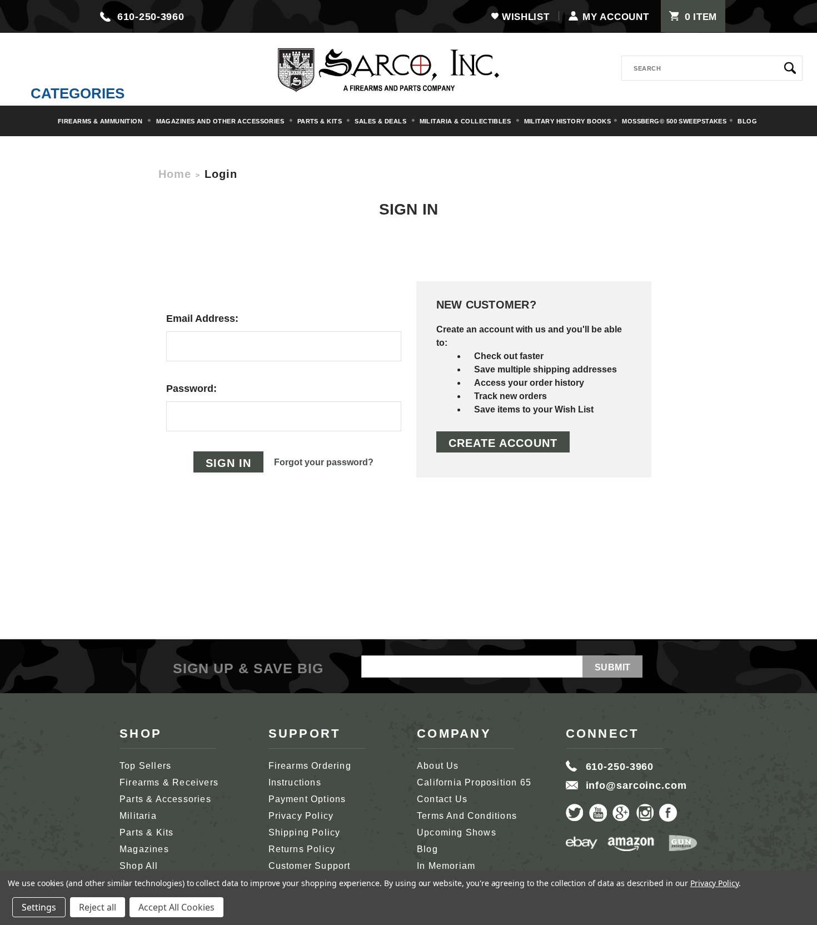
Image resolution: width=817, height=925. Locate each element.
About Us (438, 765)
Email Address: (202, 318)
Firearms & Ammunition (101, 121)
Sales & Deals (381, 121)
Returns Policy (302, 849)
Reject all (97, 907)
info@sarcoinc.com (636, 785)
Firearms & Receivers (168, 782)
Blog (747, 121)
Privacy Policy (301, 815)
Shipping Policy (304, 832)
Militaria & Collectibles (466, 121)
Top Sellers (145, 765)
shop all (138, 866)
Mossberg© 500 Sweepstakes (674, 121)
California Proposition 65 (474, 782)
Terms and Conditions (467, 815)
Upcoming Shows (456, 832)
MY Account (615, 17)
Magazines (144, 849)
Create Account (503, 443)
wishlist (525, 17)
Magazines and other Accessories (221, 121)
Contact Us (442, 799)
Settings (39, 907)
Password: (191, 388)
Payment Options (307, 799)
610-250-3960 (151, 16)
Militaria (138, 815)
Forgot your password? (323, 462)
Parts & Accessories (165, 799)
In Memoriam (446, 866)
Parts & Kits (320, 121)
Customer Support (309, 866)
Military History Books (567, 121)
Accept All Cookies (176, 907)
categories (77, 93)
